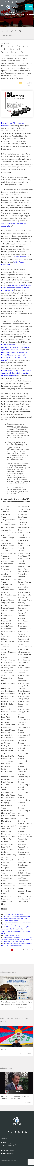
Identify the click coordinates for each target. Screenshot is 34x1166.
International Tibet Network (13, 914)
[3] (26, 256)
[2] (12, 225)
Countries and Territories (12, 935)
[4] (12, 264)
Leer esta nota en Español (23, 950)
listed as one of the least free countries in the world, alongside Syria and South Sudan (15, 347)
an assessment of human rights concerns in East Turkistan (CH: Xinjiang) (16, 287)
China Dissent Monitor (11, 921)
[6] (22, 349)
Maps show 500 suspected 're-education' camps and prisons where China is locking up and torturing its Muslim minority (16, 939)
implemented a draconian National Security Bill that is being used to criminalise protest (16, 373)
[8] (18, 375)
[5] (14, 290)
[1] (10, 125)
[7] (9, 359)
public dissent (20, 257)
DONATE (29, 7)
